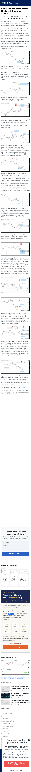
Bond (5, 718)
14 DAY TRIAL (22, 387)
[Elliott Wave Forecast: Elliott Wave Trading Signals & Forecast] (10, 3)
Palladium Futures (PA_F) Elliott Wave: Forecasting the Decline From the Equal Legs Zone (20, 702)
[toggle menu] (28, 3)
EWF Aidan (10, 16)
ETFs (5, 729)
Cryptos (7, 724)
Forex (6, 731)
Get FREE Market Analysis (15, 554)
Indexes (6, 734)
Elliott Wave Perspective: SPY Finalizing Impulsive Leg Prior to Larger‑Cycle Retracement (15, 677)
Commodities (8, 721)
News (6, 736)
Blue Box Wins (8, 716)
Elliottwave (8, 726)
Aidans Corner (8, 713)
